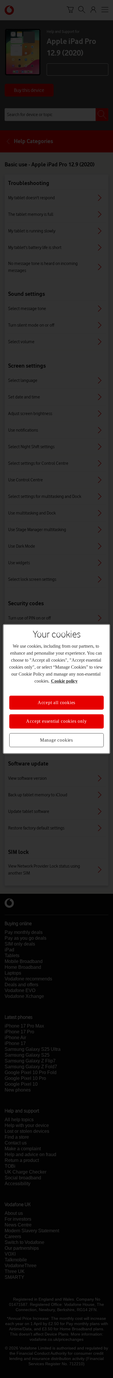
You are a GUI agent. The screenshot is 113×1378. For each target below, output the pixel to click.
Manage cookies (56, 740)
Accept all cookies (56, 702)
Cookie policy (64, 681)
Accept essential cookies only (56, 721)
